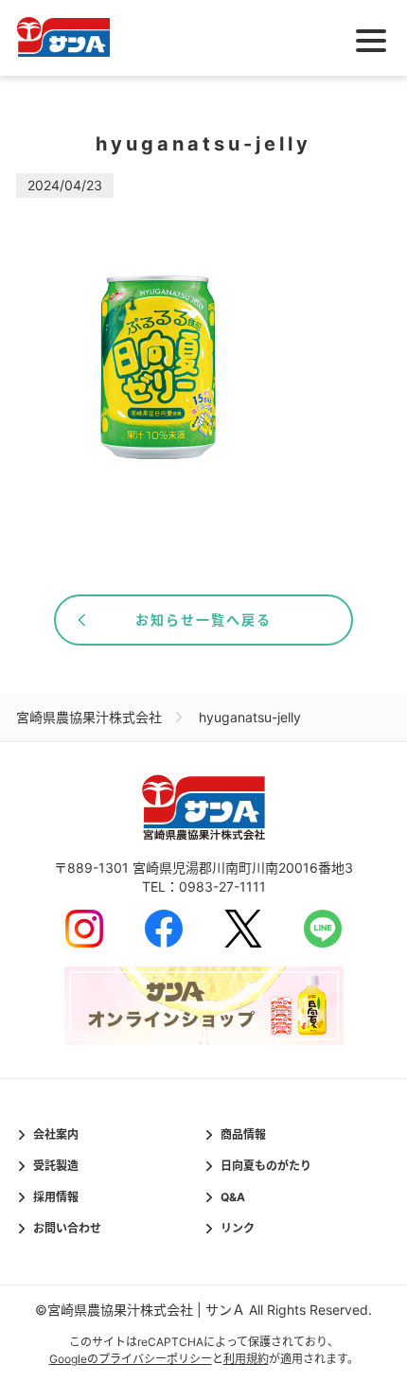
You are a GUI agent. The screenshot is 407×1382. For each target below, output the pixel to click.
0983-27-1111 (222, 886)
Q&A (233, 1197)
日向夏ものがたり (266, 1166)
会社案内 (56, 1134)
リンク (238, 1228)
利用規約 (246, 1359)
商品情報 (243, 1134)
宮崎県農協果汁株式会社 (89, 717)
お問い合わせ (67, 1228)
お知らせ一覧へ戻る (203, 619)
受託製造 (56, 1166)
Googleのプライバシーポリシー (130, 1359)
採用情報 (56, 1197)
